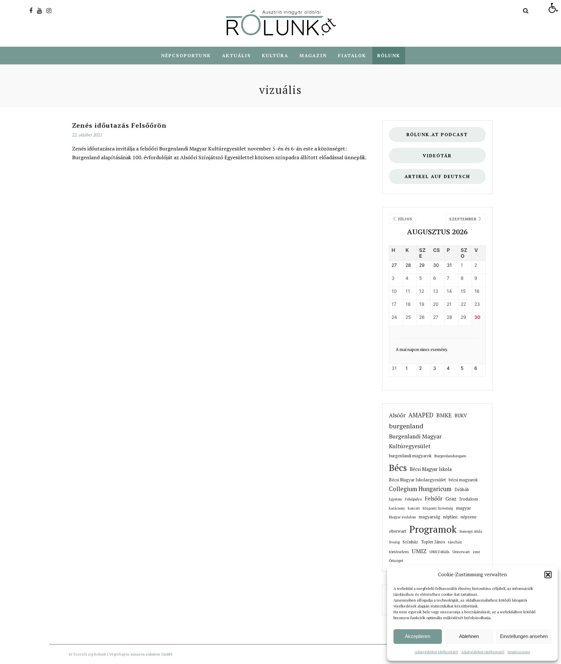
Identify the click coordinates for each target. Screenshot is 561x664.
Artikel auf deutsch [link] (437, 176)
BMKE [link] (444, 415)
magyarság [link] (429, 517)
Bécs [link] (398, 468)
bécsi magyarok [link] (463, 480)
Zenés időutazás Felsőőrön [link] (119, 125)
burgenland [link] (406, 426)
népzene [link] (469, 517)
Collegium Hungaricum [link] (420, 489)
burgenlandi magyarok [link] (410, 456)
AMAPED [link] (420, 415)
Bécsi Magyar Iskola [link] (431, 469)
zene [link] (476, 552)
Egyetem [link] (395, 499)
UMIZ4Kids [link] (440, 551)
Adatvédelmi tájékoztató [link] (436, 651)
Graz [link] (450, 498)
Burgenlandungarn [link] (450, 455)
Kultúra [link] (275, 55)
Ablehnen (469, 636)
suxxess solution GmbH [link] (151, 654)
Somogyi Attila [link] (470, 531)
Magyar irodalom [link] (402, 517)
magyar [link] (463, 508)
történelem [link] (399, 551)
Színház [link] (410, 542)
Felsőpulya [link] (413, 499)
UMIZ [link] (419, 551)
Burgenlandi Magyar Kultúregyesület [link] (415, 441)
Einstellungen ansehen (524, 636)
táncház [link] (455, 542)
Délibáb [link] (462, 489)
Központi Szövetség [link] (438, 508)
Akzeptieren (417, 636)
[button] (548, 574)
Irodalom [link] (468, 499)
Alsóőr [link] (397, 415)
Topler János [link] (433, 542)
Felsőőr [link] (434, 498)
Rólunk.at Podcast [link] (437, 134)
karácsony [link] (397, 508)
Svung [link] (394, 542)
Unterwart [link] (461, 551)
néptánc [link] (450, 517)
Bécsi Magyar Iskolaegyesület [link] (417, 480)
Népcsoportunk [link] (186, 55)
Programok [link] (432, 529)
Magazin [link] (313, 55)
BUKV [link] (461, 415)
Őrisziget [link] (396, 560)
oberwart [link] (397, 531)
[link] (553, 8)
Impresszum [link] (518, 651)
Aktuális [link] (236, 55)
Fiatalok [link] (352, 55)
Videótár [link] (437, 155)
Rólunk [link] (388, 55)
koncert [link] (414, 508)
